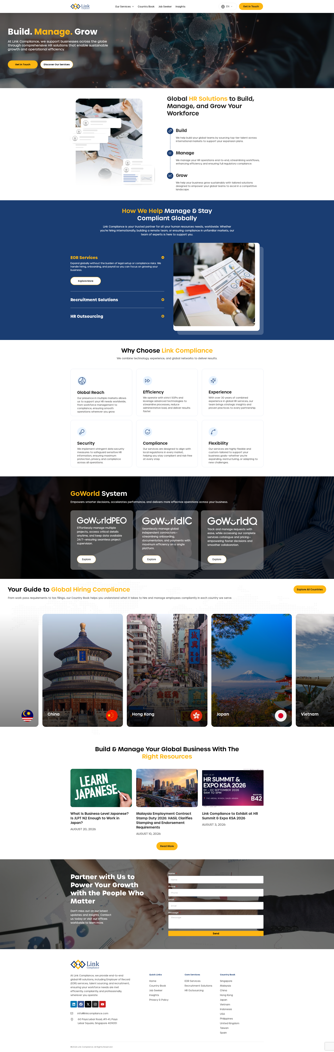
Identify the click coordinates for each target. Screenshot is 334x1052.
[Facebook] (81, 1004)
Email (171, 899)
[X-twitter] (88, 1004)
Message (173, 913)
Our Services (123, 6)
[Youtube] (102, 1004)
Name (171, 873)
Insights (180, 6)
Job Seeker (165, 6)
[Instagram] (95, 1004)
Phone (172, 886)
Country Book (146, 6)
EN (227, 6)
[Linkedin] (73, 1004)
